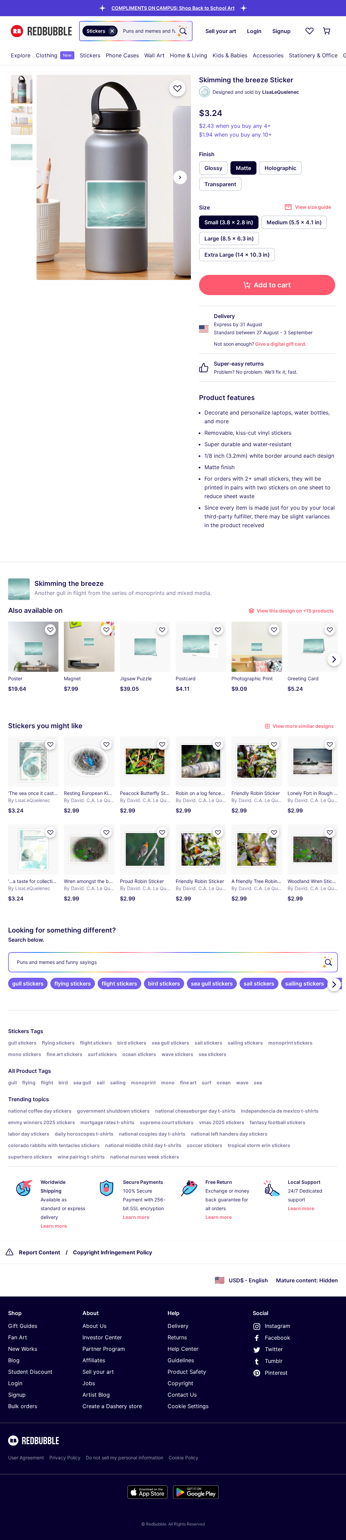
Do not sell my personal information (124, 1457)
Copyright (180, 1383)
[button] (173, 8)
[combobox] (136, 31)
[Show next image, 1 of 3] (180, 177)
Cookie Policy (183, 1457)
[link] (28, 983)
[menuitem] (20, 55)
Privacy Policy (64, 1457)
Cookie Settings (188, 1406)
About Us (94, 1325)
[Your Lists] (309, 31)
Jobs (88, 1383)
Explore (20, 55)
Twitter (274, 1349)
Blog (14, 1360)
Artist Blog (96, 1394)
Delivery (178, 1325)
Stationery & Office (313, 55)
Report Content (39, 1252)
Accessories (268, 55)
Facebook (277, 1337)
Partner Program (103, 1348)
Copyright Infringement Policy (112, 1252)
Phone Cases (122, 55)
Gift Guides (22, 1325)
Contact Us (182, 1394)
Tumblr (273, 1361)
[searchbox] (173, 962)
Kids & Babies (230, 55)
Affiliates (93, 1360)
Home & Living (188, 55)
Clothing (54, 55)
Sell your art (98, 1371)
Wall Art (154, 55)
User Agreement (26, 1457)
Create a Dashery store (112, 1406)
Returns (177, 1337)
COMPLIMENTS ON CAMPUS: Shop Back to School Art (173, 8)
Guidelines (181, 1360)
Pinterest (276, 1372)
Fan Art (17, 1337)
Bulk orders (22, 1406)
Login (15, 1383)
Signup (17, 1394)
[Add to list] (177, 88)
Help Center (183, 1348)
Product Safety (187, 1371)
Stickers (90, 55)
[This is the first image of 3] (47, 177)
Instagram (277, 1325)
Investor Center (102, 1337)
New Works (22, 1348)
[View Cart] (327, 31)
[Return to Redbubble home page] (41, 31)
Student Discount (30, 1371)
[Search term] (182, 31)
